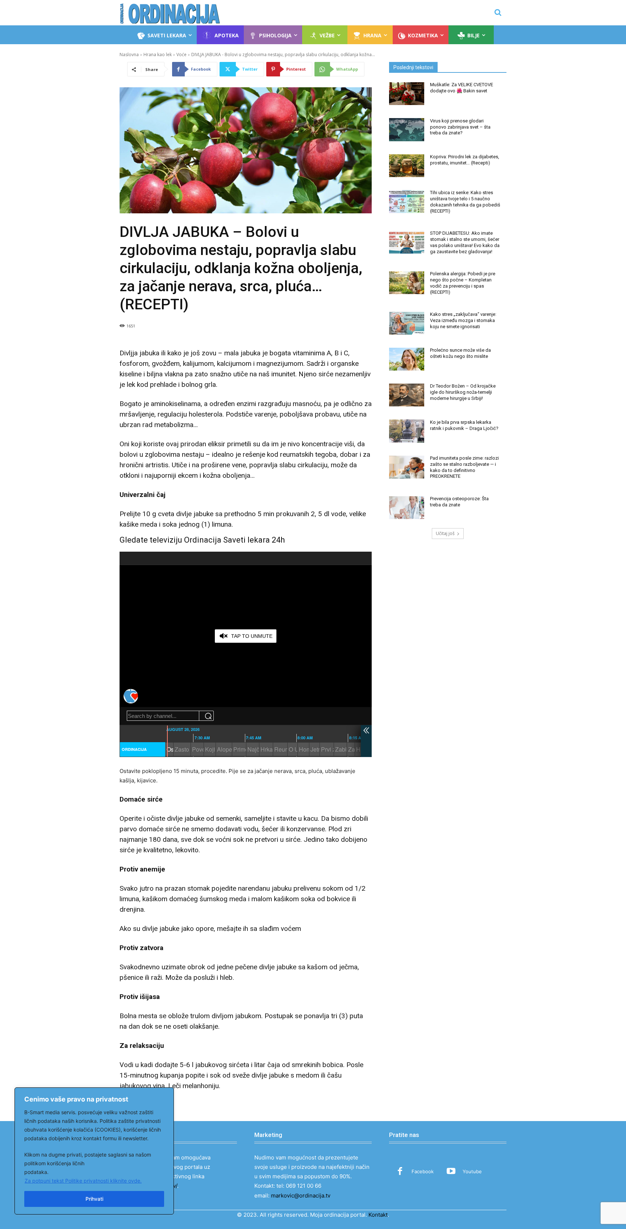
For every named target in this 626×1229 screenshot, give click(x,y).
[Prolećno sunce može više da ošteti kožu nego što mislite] (406, 359)
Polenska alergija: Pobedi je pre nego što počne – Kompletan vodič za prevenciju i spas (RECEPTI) (462, 283)
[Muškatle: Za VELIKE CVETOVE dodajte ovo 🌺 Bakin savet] (406, 93)
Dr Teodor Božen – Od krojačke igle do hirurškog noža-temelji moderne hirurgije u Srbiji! (463, 392)
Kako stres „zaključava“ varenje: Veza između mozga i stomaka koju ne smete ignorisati (463, 320)
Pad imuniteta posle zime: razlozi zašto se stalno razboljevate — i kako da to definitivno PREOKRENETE (464, 467)
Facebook (423, 1171)
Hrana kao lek (157, 54)
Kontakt (378, 1214)
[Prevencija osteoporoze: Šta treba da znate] (406, 507)
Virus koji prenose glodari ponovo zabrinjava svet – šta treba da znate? (460, 127)
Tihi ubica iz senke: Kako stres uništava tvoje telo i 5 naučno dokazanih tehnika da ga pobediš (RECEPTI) (465, 202)
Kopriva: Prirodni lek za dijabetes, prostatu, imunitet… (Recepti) (464, 160)
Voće (181, 54)
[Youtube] (451, 1172)
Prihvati (94, 1199)
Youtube (472, 1171)
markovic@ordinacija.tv (300, 1195)
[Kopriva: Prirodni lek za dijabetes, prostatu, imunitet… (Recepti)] (406, 165)
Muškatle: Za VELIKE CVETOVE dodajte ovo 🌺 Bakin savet (461, 87)
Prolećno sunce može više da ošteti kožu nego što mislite (460, 353)
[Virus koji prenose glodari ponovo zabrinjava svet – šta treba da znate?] (406, 129)
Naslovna (129, 54)
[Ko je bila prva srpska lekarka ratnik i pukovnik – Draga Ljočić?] (406, 430)
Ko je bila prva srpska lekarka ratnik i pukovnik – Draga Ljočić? (464, 425)
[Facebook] (400, 1172)
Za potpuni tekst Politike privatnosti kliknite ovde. (83, 1181)
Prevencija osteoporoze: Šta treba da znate (459, 501)
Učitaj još (445, 533)
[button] (497, 12)
